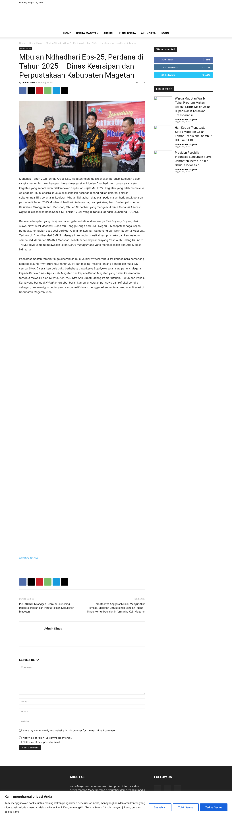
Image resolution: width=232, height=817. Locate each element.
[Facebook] (198, 2)
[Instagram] (204, 2)
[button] (208, 33)
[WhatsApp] (47, 90)
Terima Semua (213, 807)
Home (67, 33)
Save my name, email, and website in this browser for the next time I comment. (69, 730)
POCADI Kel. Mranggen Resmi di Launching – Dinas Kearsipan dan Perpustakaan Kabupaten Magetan (46, 607)
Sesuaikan (160, 807)
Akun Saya (148, 33)
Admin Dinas (28, 82)
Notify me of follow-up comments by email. (47, 737)
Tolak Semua (185, 807)
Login (165, 33)
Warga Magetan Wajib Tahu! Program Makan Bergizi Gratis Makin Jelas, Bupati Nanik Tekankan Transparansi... (193, 107)
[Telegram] (56, 90)
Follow (206, 67)
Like (208, 59)
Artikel (108, 33)
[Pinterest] (39, 90)
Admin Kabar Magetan (186, 119)
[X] (210, 2)
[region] (116, 804)
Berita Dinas (35, 43)
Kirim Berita (127, 33)
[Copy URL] (64, 90)
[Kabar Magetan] (116, 17)
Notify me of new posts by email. (41, 742)
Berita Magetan (87, 33)
